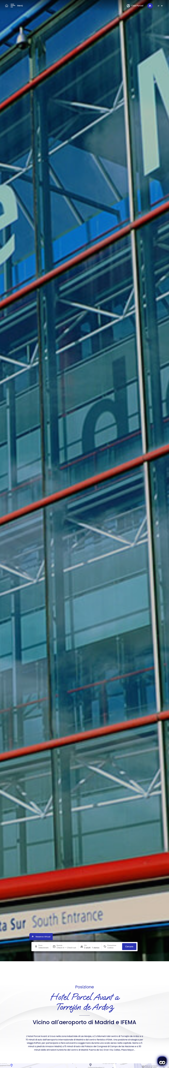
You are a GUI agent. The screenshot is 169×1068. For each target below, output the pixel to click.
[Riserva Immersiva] (150, 5)
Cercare (129, 946)
